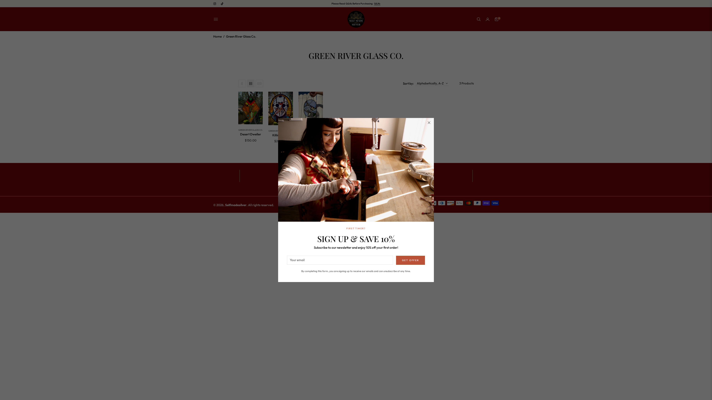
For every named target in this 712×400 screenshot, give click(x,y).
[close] (429, 122)
